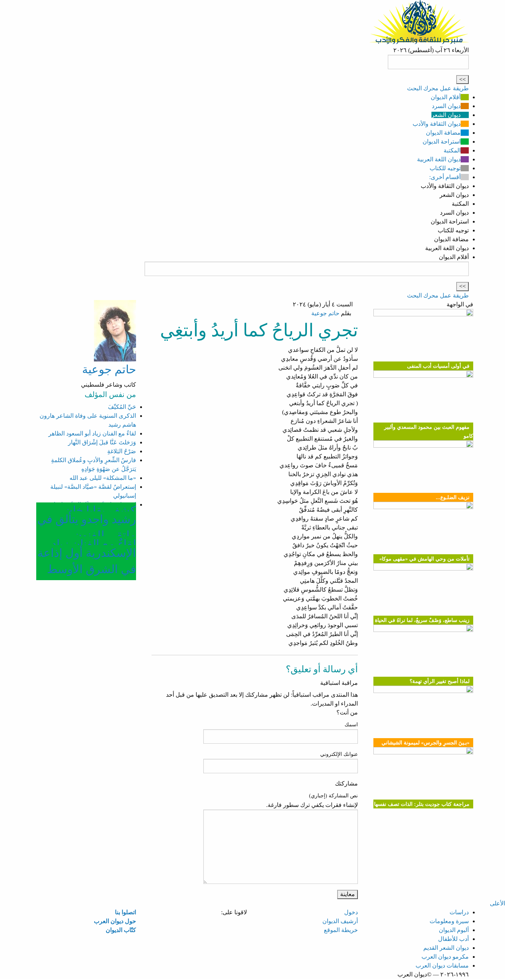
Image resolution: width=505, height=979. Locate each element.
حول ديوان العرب (115, 921)
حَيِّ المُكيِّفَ (122, 407)
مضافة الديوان (443, 132)
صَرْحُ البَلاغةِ (121, 451)
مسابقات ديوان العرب (442, 965)
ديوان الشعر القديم (446, 948)
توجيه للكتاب (445, 168)
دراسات (459, 912)
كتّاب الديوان (121, 930)
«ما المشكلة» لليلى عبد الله (103, 478)
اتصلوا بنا (125, 912)
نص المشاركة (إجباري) (333, 795)
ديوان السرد (446, 106)
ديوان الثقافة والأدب (437, 124)
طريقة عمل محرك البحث (438, 88)
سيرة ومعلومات (449, 921)
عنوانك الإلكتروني (339, 754)
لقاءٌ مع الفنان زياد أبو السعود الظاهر (92, 433)
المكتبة (452, 150)
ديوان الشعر (446, 115)
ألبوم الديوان (454, 930)
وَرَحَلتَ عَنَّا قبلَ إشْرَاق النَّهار (102, 442)
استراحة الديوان (442, 141)
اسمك (351, 724)
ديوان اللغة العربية (439, 159)
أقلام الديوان (446, 97)
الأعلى (497, 903)
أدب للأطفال (453, 939)
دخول (351, 912)
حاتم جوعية (325, 313)
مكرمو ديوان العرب (445, 956)
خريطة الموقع (341, 930)
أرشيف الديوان (340, 921)
